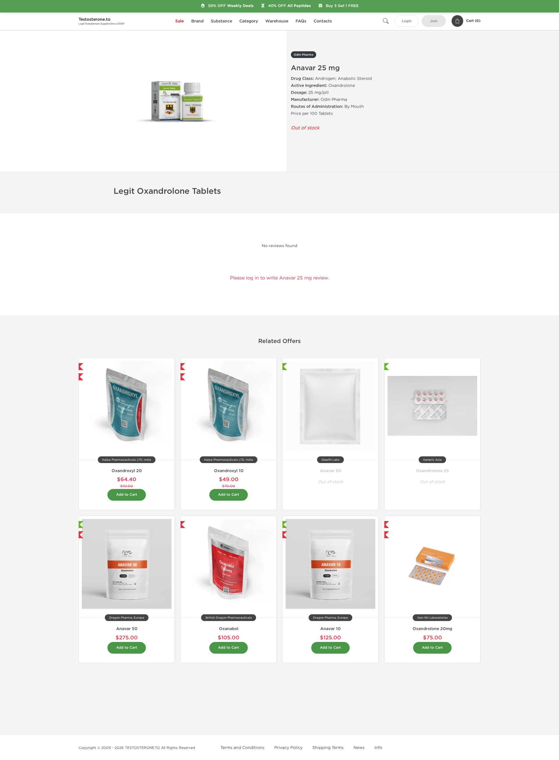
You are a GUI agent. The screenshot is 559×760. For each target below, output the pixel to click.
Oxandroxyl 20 (127, 470)
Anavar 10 (330, 628)
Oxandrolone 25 (432, 470)
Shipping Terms (328, 747)
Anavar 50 (330, 470)
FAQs (301, 21)
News (359, 747)
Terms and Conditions (242, 747)
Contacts (323, 21)
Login (406, 21)
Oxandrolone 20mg (432, 628)
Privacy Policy (288, 747)
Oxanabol (228, 628)
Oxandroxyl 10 (228, 470)
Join (433, 21)
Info (378, 747)
